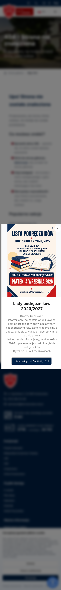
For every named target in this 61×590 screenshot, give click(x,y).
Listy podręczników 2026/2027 (32, 361)
